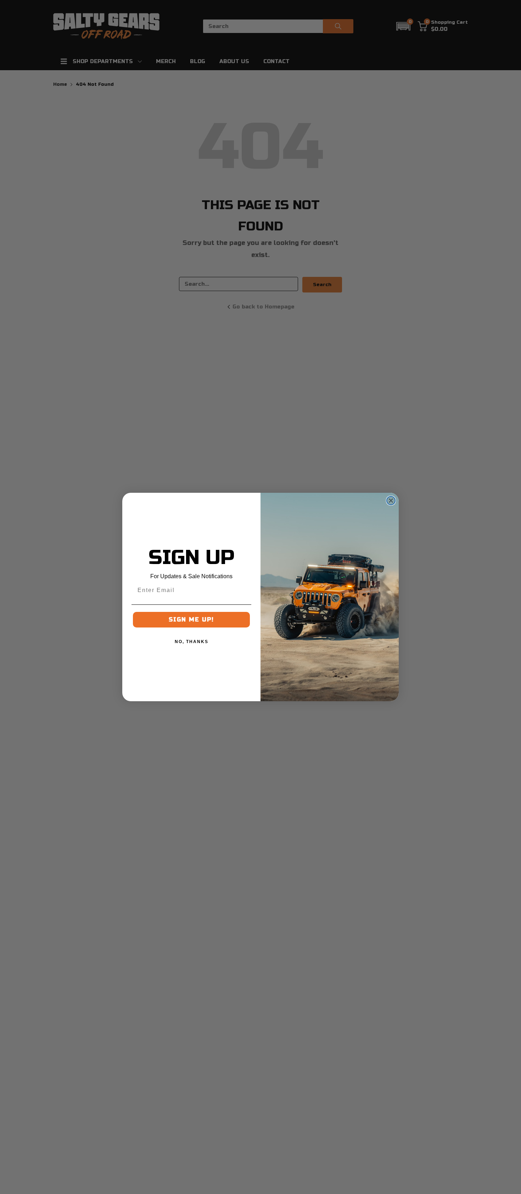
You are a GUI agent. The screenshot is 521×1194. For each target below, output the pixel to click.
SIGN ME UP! (191, 619)
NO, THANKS (191, 641)
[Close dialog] (391, 500)
